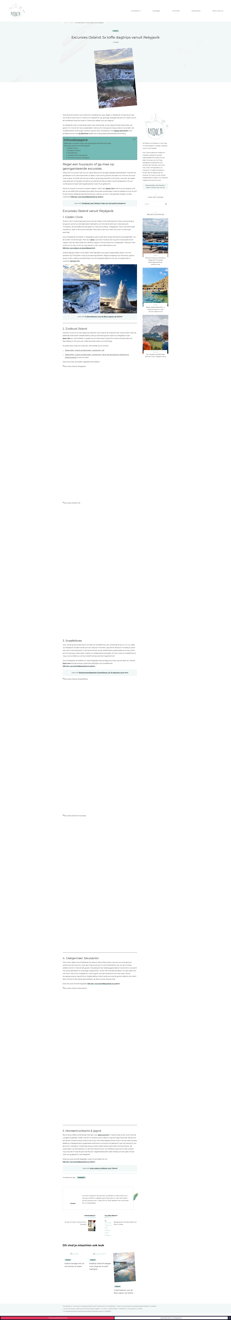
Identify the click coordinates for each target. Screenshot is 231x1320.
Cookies (139, 1308)
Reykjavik (81, 1177)
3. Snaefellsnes (72, 153)
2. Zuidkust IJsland (73, 150)
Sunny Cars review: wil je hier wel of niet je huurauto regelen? (82, 1308)
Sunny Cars (110, 188)
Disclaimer (122, 1308)
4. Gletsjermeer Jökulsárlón (77, 155)
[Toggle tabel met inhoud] (133, 139)
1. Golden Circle (72, 148)
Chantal (116, 42)
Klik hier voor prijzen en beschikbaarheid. (79, 248)
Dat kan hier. (75, 261)
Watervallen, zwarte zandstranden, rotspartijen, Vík (84, 350)
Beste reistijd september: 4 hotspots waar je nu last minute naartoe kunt (155, 309)
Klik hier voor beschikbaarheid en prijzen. (87, 197)
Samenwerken (196, 11)
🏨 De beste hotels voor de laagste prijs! (171, 1318)
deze (92, 240)
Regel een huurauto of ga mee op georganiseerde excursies (87, 143)
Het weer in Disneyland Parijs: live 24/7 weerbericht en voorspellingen (95, 1306)
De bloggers (156, 11)
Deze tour (66, 663)
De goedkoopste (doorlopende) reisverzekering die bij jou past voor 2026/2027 (87, 1311)
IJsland (115, 31)
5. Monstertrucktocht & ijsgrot (77, 158)
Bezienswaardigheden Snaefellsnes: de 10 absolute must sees (103, 673)
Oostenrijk (155, 352)
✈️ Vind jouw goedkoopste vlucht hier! (57, 1318)
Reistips (155, 255)
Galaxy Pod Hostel (121, 131)
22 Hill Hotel (83, 133)
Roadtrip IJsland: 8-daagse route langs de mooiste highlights (100, 1266)
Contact (104, 1308)
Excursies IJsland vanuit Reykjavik (77, 146)
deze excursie (103, 1135)
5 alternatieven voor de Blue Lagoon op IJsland (103, 316)
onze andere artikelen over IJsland (103, 1168)
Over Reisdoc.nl (135, 11)
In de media (175, 11)
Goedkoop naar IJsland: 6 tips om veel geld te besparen (104, 203)
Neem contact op (218, 11)
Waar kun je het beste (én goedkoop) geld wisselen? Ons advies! (136, 1306)
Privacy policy (132, 1308)
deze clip (66, 338)
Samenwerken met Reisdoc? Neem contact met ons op (155, 186)
